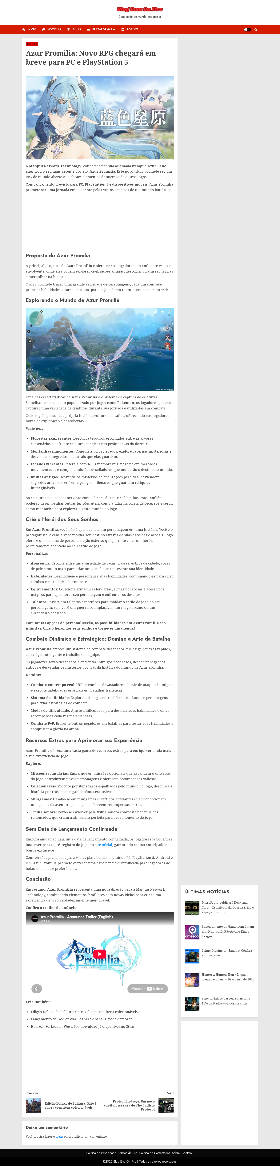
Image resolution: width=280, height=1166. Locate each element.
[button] (255, 29)
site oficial (103, 844)
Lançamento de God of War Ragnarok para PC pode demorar (81, 1019)
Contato (187, 1153)
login (59, 1136)
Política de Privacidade (101, 1153)
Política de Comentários (154, 1153)
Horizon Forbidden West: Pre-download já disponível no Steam (84, 1026)
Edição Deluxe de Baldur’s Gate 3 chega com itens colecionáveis (84, 1011)
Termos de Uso (127, 1153)
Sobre (176, 1153)
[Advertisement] (100, 221)
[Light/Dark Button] (247, 29)
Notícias (32, 44)
